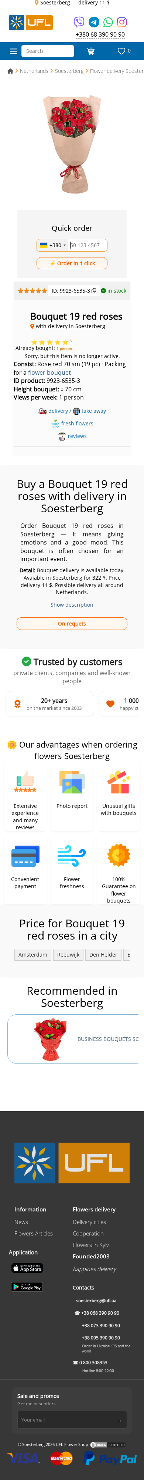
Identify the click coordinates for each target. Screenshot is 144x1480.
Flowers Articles (33, 1233)
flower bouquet (49, 372)
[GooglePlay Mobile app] (28, 1286)
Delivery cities (89, 1222)
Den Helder (103, 954)
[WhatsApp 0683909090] (108, 24)
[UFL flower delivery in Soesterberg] (31, 22)
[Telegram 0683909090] (94, 24)
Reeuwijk (68, 954)
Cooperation (88, 1233)
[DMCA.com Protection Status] (107, 1444)
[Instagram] (122, 24)
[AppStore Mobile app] (28, 1267)
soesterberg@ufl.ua (96, 1300)
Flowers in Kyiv (91, 1244)
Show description (72, 604)
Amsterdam (32, 954)
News (21, 1222)
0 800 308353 (93, 1362)
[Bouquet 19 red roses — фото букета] (72, 142)
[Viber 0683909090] (79, 24)
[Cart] (90, 51)
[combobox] (52, 245)
